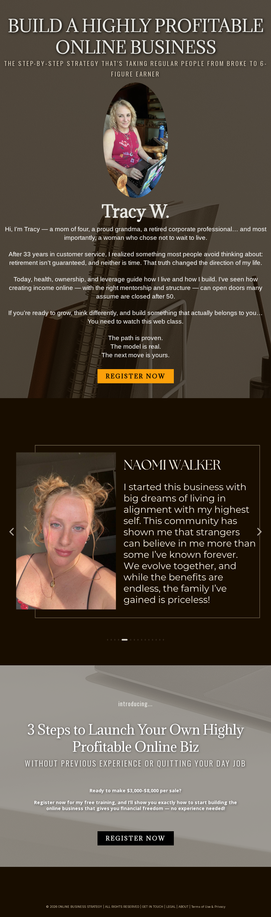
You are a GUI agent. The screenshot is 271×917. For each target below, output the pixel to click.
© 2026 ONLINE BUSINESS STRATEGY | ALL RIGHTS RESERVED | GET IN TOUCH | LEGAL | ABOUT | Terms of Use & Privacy (135, 906)
